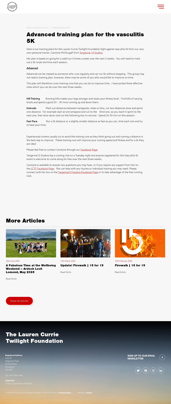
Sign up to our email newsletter (141, 357)
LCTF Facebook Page (42, 168)
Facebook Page (88, 149)
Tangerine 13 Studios (91, 52)
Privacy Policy (65, 392)
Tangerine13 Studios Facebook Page (78, 172)
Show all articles (19, 300)
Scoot (89, 392)
